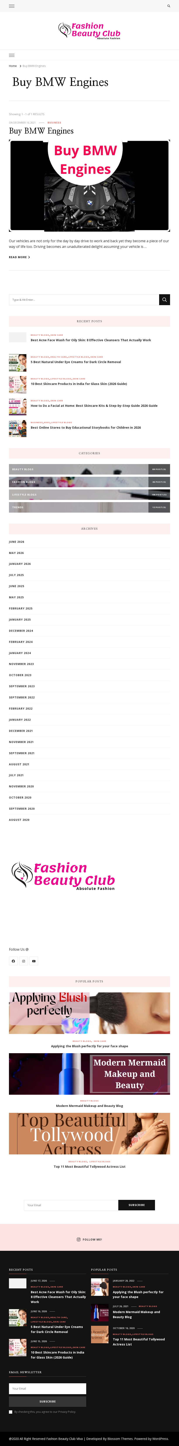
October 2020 (20, 797)
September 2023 (22, 686)
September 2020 (22, 809)
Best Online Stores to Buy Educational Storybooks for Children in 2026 (86, 427)
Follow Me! (92, 1239)
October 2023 (20, 675)
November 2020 (21, 786)
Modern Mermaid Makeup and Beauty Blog (89, 1106)
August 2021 (19, 764)
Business (54, 122)
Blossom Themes (120, 1439)
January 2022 (20, 720)
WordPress (160, 1439)
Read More (18, 257)
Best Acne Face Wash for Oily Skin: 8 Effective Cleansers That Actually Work (91, 340)
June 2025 (16, 586)
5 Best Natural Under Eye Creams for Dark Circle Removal (76, 362)
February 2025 (21, 608)
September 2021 (22, 753)
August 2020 (19, 820)
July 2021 (16, 775)
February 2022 (21, 708)
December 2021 (21, 731)
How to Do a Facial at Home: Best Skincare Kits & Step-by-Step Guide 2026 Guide (94, 406)
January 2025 (20, 619)
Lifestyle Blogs (78, 356)
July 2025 (16, 575)
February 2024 (21, 642)
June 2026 (16, 542)
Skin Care (56, 335)
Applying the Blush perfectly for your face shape (89, 1046)
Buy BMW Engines (41, 131)
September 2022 (22, 697)
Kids (47, 422)
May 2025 (16, 597)
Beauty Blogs (40, 335)
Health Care (58, 356)
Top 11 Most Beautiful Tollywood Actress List (90, 1166)
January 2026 (20, 564)
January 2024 (20, 653)
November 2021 (21, 742)
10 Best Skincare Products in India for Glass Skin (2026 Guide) (79, 384)
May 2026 (16, 553)
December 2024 (21, 631)
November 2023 (21, 664)
